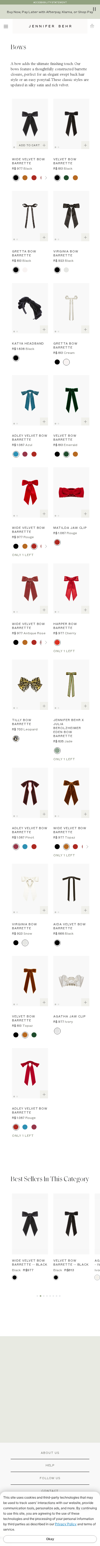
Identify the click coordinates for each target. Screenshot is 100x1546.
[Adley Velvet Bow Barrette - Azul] (30, 400)
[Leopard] (15, 738)
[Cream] (24, 269)
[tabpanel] (30, 124)
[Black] (15, 177)
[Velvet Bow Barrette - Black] (71, 124)
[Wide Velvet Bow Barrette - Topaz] (71, 793)
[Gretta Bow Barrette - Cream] (71, 308)
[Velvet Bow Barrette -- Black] (71, 1223)
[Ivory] (57, 1030)
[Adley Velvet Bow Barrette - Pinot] (30, 793)
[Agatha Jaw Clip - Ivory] (71, 981)
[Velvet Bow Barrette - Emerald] (71, 400)
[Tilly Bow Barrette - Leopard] (30, 685)
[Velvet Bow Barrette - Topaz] (30, 981)
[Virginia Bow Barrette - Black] (71, 216)
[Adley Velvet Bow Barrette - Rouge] (30, 1073)
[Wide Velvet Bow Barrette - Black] (30, 124)
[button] (93, 26)
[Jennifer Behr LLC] (50, 26)
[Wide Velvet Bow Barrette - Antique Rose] (30, 588)
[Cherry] (57, 642)
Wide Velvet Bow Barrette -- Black (29, 1262)
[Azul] (15, 454)
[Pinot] (24, 454)
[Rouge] (34, 177)
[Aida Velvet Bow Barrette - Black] (71, 889)
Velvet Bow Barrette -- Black (71, 1262)
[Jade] (57, 750)
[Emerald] (66, 177)
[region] (50, 12)
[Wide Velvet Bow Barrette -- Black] (30, 1223)
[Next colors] (46, 178)
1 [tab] (15, 146)
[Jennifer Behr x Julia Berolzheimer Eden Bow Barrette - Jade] (71, 685)
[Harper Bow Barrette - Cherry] (71, 588)
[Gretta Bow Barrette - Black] (30, 216)
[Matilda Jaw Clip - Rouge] (71, 492)
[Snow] (66, 269)
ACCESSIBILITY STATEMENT (50, 2)
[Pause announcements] (94, 9)
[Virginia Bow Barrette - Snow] (30, 889)
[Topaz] (24, 177)
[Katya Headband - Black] (30, 308)
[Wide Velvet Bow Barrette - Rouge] (30, 492)
